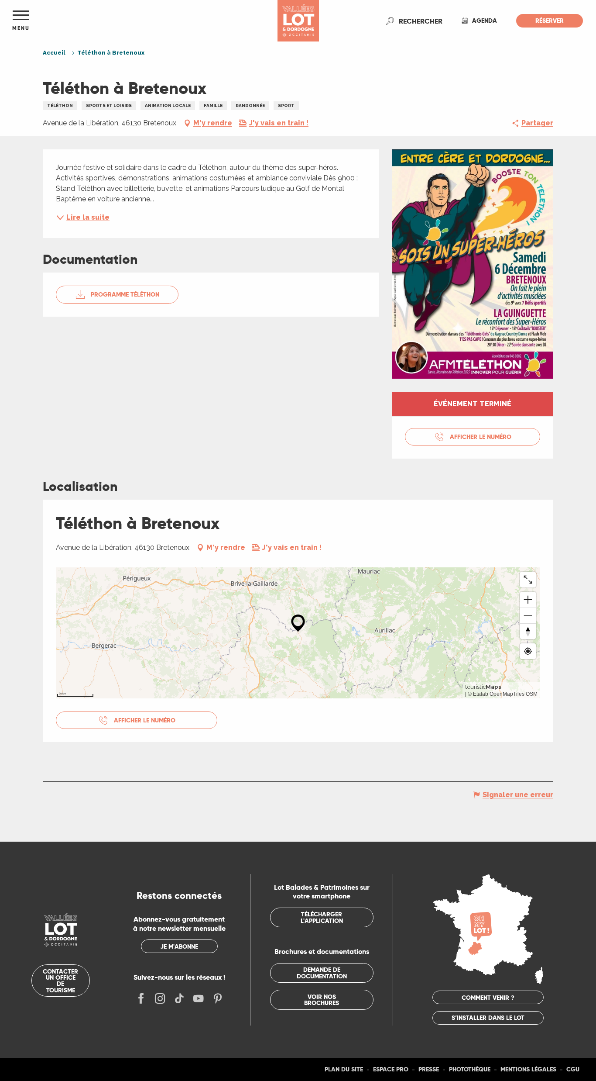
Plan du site (344, 1069)
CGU (572, 1069)
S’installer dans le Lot (488, 1018)
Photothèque (469, 1069)
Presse (428, 1069)
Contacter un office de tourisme (60, 980)
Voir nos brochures (321, 1000)
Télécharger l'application (322, 917)
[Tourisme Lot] (298, 20)
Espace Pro (390, 1069)
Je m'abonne (179, 946)
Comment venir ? (488, 998)
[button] (420, 21)
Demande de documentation (322, 973)
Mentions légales (528, 1069)
